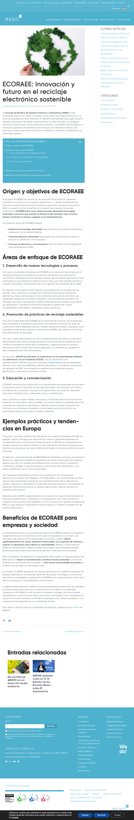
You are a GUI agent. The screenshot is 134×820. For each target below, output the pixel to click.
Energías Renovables (117, 726)
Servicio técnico (114, 733)
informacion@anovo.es (15, 757)
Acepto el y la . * (25, 731)
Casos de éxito (114, 737)
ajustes (15, 817)
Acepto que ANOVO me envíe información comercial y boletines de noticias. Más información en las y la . (29, 736)
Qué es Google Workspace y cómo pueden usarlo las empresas (114, 83)
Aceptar (85, 815)
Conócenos (21, 3)
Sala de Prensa (108, 114)
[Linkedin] (9, 620)
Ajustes (117, 815)
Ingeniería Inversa (115, 722)
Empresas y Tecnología (112, 109)
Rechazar (101, 815)
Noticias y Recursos (51, 3)
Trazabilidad (107, 122)
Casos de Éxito (108, 100)
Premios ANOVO (80, 3)
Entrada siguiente (75, 631)
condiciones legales (35, 736)
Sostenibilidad (84, 736)
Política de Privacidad (33, 731)
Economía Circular (35, 3)
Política (96, 794)
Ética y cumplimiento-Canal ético (86, 798)
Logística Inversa (115, 729)
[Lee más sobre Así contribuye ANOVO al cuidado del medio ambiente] (19, 667)
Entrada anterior (12, 631)
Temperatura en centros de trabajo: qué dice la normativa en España (115, 62)
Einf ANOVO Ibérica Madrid (83, 801)
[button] (128, 6)
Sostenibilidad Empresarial (15, 106)
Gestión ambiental (112, 794)
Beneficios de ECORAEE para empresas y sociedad (28, 175)
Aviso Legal (19, 731)
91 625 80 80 (34, 757)
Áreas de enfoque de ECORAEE (19, 150)
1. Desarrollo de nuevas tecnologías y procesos (27, 153)
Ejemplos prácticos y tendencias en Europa (25, 171)
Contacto (121, 3)
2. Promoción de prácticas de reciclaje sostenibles (29, 157)
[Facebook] (4, 620)
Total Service (94, 3)
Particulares (116, 8)
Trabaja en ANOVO (108, 3)
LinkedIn (75, 607)
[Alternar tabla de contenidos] (79, 142)
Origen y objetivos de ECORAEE (19, 146)
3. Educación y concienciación (21, 161)
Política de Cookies (79, 794)
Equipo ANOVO (66, 3)
